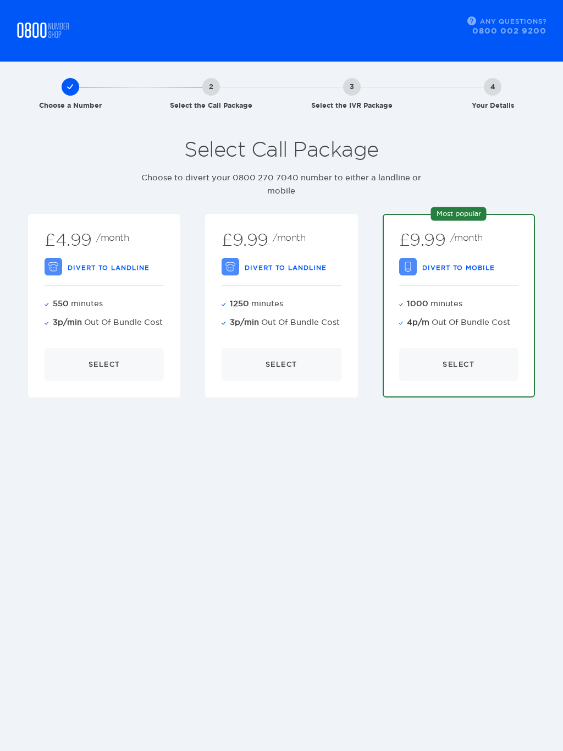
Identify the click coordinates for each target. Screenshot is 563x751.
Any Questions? (509, 26)
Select (104, 364)
